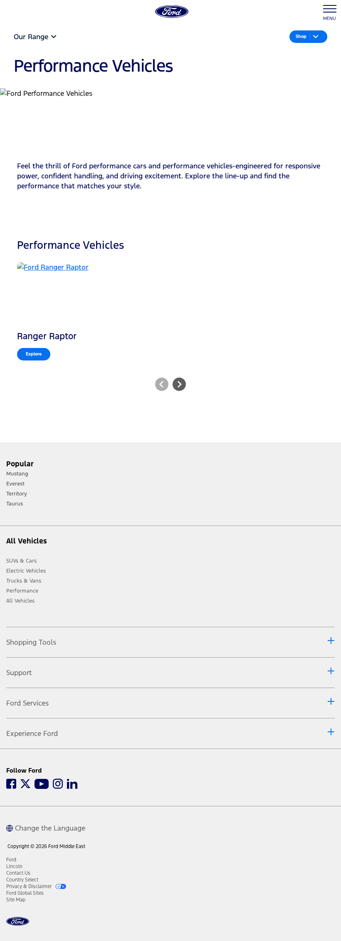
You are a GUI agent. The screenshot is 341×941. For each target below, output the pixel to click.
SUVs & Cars (21, 561)
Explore (34, 354)
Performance (22, 591)
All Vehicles (20, 601)
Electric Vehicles (26, 571)
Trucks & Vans (23, 581)
